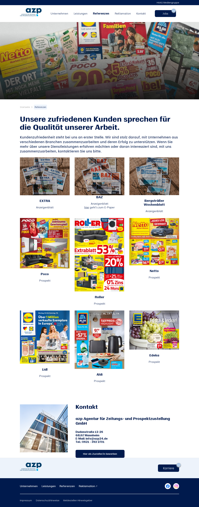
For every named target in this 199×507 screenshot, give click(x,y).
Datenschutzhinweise (47, 500)
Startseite (25, 107)
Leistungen (80, 13)
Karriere (168, 468)
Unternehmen (59, 13)
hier (86, 207)
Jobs (167, 13)
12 (174, 10)
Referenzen (101, 13)
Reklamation (123, 13)
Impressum (26, 500)
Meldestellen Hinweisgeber (77, 500)
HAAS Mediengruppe (168, 2)
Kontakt (141, 13)
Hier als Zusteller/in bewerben (100, 453)
